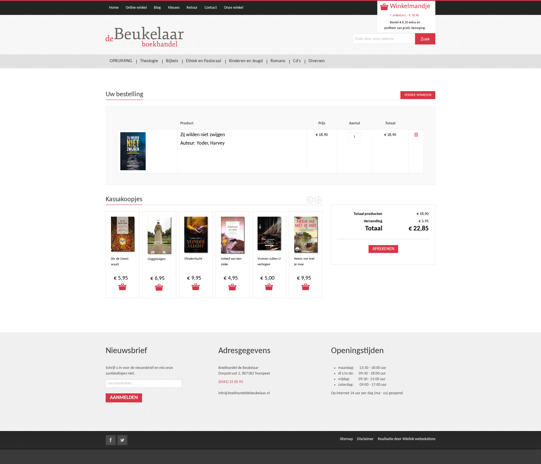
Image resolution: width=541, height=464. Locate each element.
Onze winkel (233, 8)
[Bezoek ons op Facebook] (111, 440)
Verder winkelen (417, 95)
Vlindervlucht (193, 259)
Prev (309, 199)
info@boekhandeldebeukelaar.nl (244, 393)
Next (318, 199)
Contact (211, 8)
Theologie (149, 61)
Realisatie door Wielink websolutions (406, 439)
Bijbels (172, 61)
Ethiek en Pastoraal (203, 61)
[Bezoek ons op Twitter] (122, 440)
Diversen (317, 61)
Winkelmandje (409, 6)
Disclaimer (365, 439)
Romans (277, 61)
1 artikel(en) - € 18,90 (404, 15)
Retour (192, 8)
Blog (157, 8)
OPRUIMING (121, 61)
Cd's (297, 61)
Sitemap (346, 439)
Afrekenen (383, 249)
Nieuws (173, 8)
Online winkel (136, 8)
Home (114, 8)
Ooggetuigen (156, 259)
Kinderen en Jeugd (246, 61)
